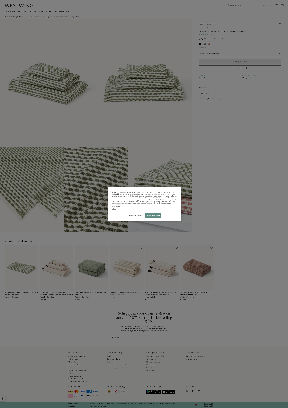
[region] (144, 204)
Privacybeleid (116, 206)
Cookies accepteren (153, 215)
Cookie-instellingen (136, 215)
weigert (118, 204)
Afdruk (114, 209)
